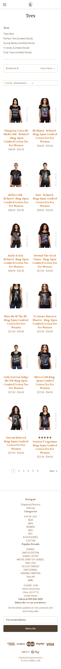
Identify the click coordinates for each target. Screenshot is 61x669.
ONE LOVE (30, 563)
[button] (30, 68)
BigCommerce (35, 658)
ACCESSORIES (30, 537)
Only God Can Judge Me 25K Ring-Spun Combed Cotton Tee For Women (16, 382)
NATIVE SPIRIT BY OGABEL (30, 559)
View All (31, 576)
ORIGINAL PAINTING (30, 573)
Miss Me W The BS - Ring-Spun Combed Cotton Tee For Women (16, 322)
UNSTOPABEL (30, 570)
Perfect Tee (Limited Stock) (18, 38)
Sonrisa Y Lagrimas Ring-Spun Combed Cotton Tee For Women (45, 447)
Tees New (8, 33)
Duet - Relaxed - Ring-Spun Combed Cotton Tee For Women (45, 200)
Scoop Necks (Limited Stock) (19, 43)
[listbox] (24, 83)
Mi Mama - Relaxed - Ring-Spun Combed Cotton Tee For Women (45, 136)
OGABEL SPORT (30, 556)
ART (30, 533)
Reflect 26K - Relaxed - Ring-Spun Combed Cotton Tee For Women (16, 200)
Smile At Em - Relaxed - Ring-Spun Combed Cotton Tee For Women (16, 261)
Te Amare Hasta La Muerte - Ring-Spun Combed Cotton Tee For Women (45, 322)
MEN (30, 523)
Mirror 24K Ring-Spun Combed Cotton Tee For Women (45, 382)
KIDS (30, 530)
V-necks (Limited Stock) (16, 47)
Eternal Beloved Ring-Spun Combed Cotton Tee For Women (16, 443)
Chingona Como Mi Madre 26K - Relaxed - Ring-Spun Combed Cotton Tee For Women (16, 138)
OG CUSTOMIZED (30, 566)
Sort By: (9, 83)
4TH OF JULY (30, 516)
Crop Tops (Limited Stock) (17, 52)
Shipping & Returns (30, 504)
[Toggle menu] (4, 4)
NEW (30, 520)
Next (52, 471)
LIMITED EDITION (30, 552)
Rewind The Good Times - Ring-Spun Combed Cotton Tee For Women (45, 261)
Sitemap (30, 508)
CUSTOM (30, 540)
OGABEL (30, 549)
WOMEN (30, 527)
